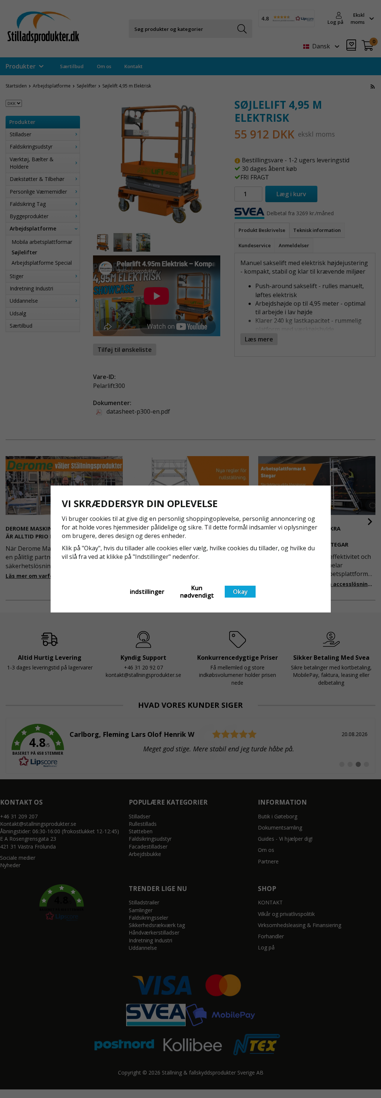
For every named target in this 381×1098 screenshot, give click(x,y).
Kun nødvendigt (197, 591)
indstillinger (147, 592)
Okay (240, 592)
